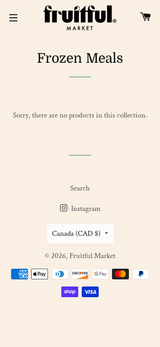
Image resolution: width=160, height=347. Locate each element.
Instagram (84, 209)
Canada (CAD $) (76, 233)
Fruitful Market (92, 256)
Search (80, 188)
